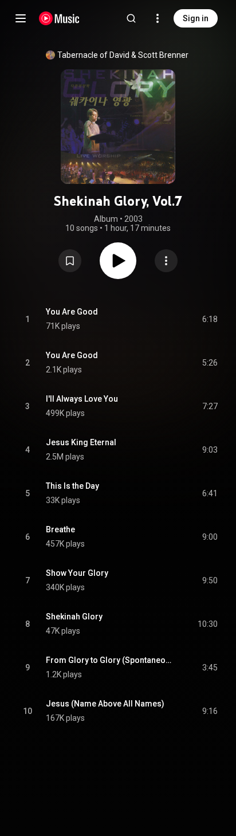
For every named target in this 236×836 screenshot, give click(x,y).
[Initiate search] (131, 18)
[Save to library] (70, 261)
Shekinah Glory (74, 616)
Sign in (196, 18)
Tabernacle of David (93, 55)
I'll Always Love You (82, 398)
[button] (69, 260)
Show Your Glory (77, 573)
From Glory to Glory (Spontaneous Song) (111, 660)
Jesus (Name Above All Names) (105, 703)
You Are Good (72, 311)
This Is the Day (72, 485)
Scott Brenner (163, 55)
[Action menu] (166, 260)
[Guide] (20, 18)
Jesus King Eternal (81, 442)
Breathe (60, 529)
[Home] (59, 18)
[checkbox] (210, 319)
